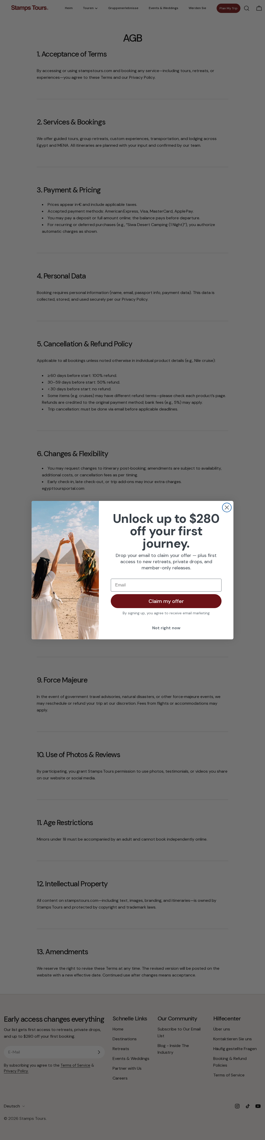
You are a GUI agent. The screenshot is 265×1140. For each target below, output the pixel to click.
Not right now (166, 628)
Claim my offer (166, 601)
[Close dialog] (226, 507)
